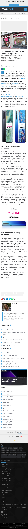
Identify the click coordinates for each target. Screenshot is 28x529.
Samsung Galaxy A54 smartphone (10, 364)
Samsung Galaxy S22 (7, 391)
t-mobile (13, 295)
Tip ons (16, 527)
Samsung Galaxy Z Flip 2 (8, 419)
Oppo (3, 66)
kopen (19, 292)
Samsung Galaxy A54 (6, 480)
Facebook (6, 511)
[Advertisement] (14, 25)
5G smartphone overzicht (8, 410)
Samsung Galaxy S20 (6, 96)
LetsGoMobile (11, 527)
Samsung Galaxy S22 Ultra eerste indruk (11, 366)
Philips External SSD (6, 473)
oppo (3, 295)
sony (7, 452)
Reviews (2, 13)
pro (21, 450)
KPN (9, 86)
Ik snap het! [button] (14, 5)
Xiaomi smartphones (7, 427)
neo (22, 292)
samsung (15, 448)
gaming (14, 456)
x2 (22, 295)
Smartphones (7, 13)
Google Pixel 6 (6, 402)
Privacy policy (5, 492)
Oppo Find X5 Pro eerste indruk (9, 329)
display (3, 452)
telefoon (18, 295)
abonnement (10, 292)
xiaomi (14, 454)
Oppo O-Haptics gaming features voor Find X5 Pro (13, 339)
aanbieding (4, 292)
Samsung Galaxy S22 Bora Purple (10, 355)
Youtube (5, 517)
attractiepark (4, 454)
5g (17, 450)
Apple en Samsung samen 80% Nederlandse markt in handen (14, 333)
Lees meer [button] (22, 1)
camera (3, 450)
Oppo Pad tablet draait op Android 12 (11, 337)
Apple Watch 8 (5, 464)
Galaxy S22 (4, 466)
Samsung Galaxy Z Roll (8, 399)
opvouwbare (13, 450)
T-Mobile (3, 86)
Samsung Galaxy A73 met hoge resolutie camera (13, 358)
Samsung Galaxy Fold (7, 416)
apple (10, 454)
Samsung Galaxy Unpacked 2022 (9, 469)
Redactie (4, 497)
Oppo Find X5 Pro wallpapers (9, 345)
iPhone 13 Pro (6, 394)
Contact (3, 494)
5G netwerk (15, 83)
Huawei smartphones (7, 424)
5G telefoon (22, 78)
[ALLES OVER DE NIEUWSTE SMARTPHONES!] (7, 9)
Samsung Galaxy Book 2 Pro (8, 478)
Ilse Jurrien (5, 64)
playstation (4, 456)
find (15, 292)
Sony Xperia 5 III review (8, 361)
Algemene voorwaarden (7, 490)
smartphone (7, 295)
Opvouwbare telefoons (14, 13)
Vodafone (3, 83)
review (19, 456)
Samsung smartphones (8, 413)
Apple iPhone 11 (20, 96)
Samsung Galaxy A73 (6, 471)
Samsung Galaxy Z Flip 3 (8, 422)
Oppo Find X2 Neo (8, 94)
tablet (23, 456)
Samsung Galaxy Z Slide (8, 397)
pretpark (19, 452)
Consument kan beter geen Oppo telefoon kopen (13, 342)
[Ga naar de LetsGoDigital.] (2, 17)
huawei (14, 452)
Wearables (21, 13)
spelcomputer (23, 454)
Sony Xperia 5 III (5, 475)
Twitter (5, 514)
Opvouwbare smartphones (8, 408)
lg (10, 452)
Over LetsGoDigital (6, 488)
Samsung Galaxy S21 (7, 405)
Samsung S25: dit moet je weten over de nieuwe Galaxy (15, 352)
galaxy (20, 448)
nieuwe (9, 456)
